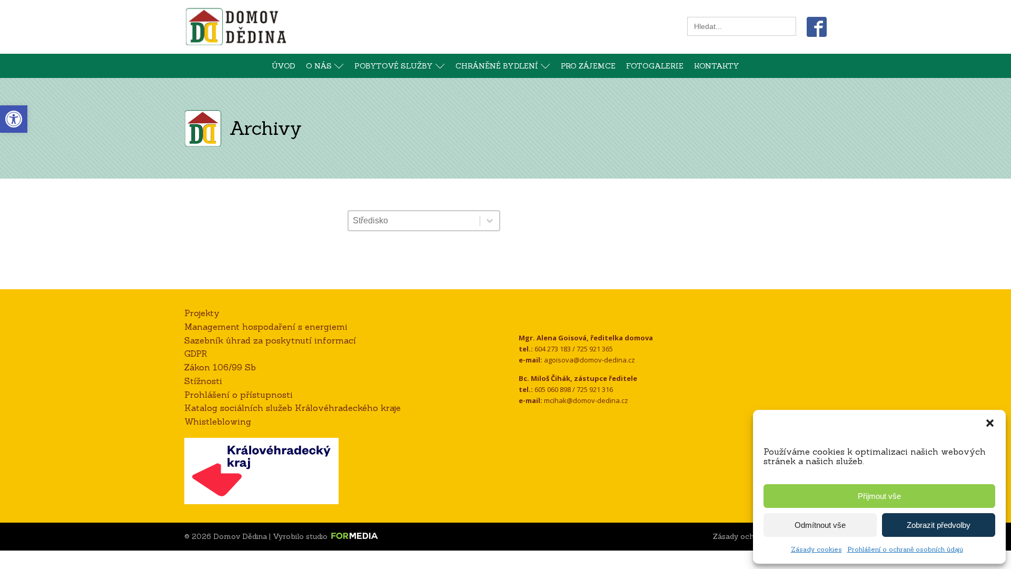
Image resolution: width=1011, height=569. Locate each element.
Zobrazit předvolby (938, 525)
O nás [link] (319, 66)
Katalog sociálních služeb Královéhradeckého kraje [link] (292, 408)
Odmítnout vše (820, 525)
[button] (990, 423)
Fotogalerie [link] (654, 66)
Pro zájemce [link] (588, 66)
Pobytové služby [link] (393, 66)
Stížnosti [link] (203, 381)
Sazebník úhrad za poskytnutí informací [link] (270, 340)
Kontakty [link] (716, 66)
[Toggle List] (489, 220)
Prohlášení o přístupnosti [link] (238, 394)
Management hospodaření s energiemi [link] (266, 326)
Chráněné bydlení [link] (496, 66)
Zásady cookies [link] (816, 549)
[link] (13, 119)
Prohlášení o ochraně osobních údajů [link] (905, 549)
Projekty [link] (202, 313)
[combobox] (414, 220)
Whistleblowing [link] (217, 421)
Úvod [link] (283, 66)
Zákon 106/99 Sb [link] (220, 367)
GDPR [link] (195, 353)
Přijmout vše (879, 496)
